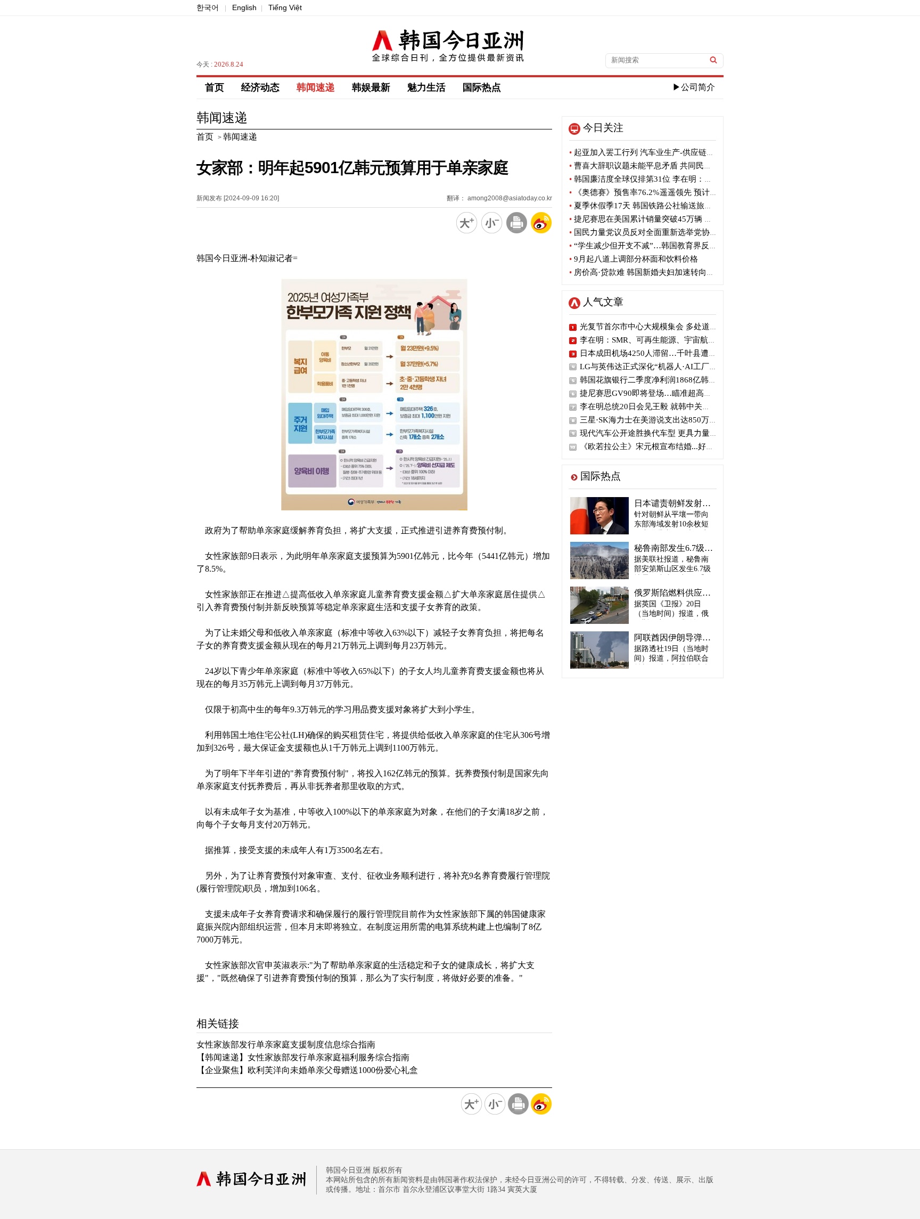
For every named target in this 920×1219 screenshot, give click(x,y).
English (244, 7)
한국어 (207, 7)
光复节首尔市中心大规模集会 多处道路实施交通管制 (673, 326)
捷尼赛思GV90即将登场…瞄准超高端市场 (654, 393)
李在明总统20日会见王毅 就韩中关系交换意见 (661, 406)
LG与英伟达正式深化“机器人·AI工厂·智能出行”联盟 (671, 366)
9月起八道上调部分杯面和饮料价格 (633, 259)
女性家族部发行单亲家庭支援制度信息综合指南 (285, 1044)
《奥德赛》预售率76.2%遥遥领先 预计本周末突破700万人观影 (681, 192)
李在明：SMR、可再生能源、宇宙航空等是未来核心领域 (680, 340)
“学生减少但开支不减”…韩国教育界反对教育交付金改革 (671, 245)
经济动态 (260, 87)
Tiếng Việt (285, 7)
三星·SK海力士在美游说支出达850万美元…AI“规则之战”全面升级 (696, 420)
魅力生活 (426, 87)
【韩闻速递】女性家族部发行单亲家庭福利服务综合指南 (302, 1057)
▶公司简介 (693, 87)
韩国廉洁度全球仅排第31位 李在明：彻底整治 (652, 179)
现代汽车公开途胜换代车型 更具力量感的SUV (661, 433)
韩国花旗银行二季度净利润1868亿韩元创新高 (660, 380)
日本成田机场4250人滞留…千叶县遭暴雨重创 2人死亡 (675, 353)
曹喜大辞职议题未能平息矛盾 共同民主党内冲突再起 (664, 165)
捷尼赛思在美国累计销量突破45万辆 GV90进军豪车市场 (671, 219)
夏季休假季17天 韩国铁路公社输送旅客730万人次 (659, 205)
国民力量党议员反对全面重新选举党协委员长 (651, 232)
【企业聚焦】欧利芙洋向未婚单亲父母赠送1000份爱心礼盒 (307, 1070)
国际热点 (482, 87)
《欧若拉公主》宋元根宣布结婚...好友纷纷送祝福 (667, 446)
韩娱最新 (371, 87)
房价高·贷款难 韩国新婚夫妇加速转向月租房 (649, 272)
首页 (214, 87)
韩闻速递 (316, 87)
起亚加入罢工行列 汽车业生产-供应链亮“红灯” (653, 152)
